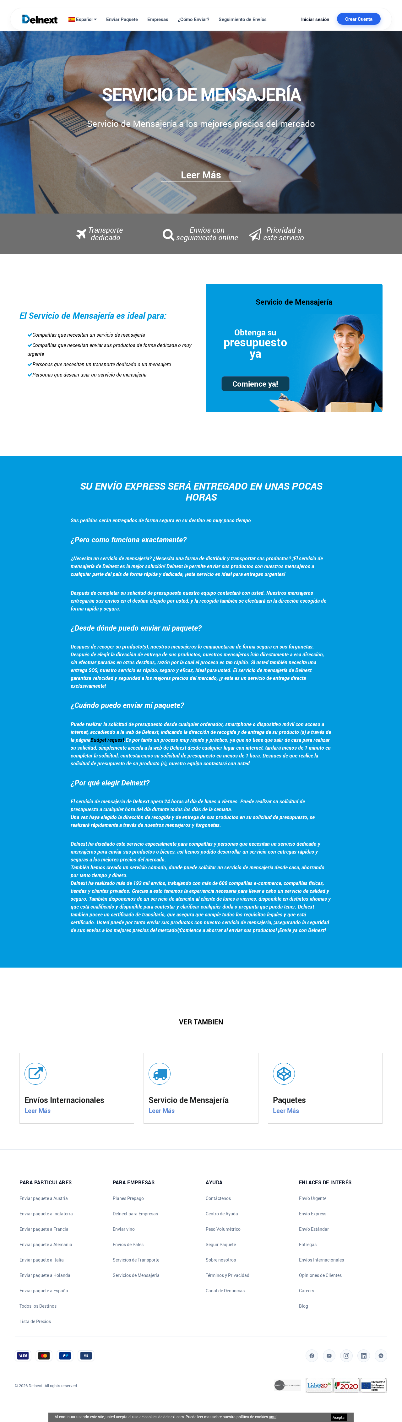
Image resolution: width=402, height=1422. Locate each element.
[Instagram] (346, 1355)
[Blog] (381, 1355)
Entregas (308, 1244)
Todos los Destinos (38, 1306)
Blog (303, 1306)
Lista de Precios (35, 1321)
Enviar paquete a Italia (41, 1260)
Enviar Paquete (122, 19)
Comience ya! (255, 384)
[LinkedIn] (363, 1355)
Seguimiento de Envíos (243, 19)
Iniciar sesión (315, 19)
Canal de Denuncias (225, 1291)
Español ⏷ (86, 19)
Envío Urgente (312, 1198)
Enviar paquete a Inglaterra (46, 1214)
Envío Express (312, 1214)
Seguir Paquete (221, 1244)
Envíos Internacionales (321, 1260)
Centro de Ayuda (222, 1214)
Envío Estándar (314, 1229)
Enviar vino (124, 1229)
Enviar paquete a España (43, 1291)
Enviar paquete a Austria (43, 1198)
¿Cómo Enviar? (193, 19)
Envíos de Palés (128, 1244)
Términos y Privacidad (227, 1275)
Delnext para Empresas (135, 1214)
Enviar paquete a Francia (43, 1229)
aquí (272, 1416)
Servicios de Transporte (136, 1260)
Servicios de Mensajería (136, 1275)
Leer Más (37, 1110)
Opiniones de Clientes (320, 1275)
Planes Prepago (128, 1198)
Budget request (107, 739)
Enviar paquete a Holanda (44, 1275)
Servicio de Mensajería (294, 302)
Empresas (157, 19)
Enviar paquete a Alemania (45, 1244)
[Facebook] (312, 1355)
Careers (306, 1291)
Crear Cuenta (358, 19)
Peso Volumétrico (223, 1229)
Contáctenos (218, 1198)
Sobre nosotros (221, 1260)
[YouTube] (329, 1355)
